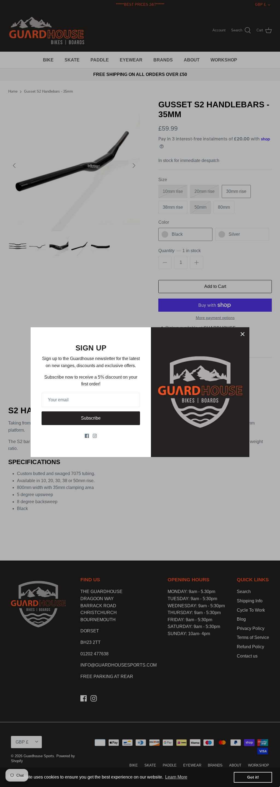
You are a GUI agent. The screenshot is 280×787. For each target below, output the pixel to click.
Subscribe (91, 418)
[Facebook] (87, 436)
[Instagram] (95, 436)
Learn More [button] (176, 777)
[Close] (243, 334)
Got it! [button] (253, 777)
